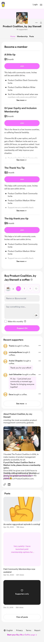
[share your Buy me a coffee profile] (41, 23)
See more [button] (20, 100)
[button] (41, 4)
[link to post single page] (22, 513)
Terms (28, 630)
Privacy (19, 630)
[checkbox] (13, 321)
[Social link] (4, 484)
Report (37, 630)
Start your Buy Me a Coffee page (21, 635)
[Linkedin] (9, 484)
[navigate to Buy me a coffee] (3, 4)
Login (35, 4)
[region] (22, 155)
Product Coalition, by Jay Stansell (22, 26)
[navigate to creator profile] (22, 18)
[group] (22, 78)
